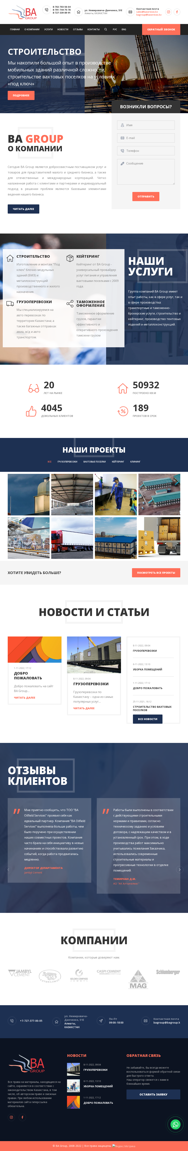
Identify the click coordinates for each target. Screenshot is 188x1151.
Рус (115, 29)
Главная (15, 29)
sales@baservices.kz (147, 11)
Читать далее (24, 697)
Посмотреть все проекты (156, 572)
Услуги (48, 29)
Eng (124, 29)
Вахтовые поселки (95, 461)
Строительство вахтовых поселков (152, 708)
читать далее (23, 209)
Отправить (146, 196)
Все (49, 461)
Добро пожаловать (28, 675)
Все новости (147, 719)
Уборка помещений (147, 669)
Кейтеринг (118, 461)
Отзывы (78, 29)
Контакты (94, 29)
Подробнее (21, 92)
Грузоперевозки (67, 461)
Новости (62, 29)
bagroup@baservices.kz (149, 14)
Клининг (135, 461)
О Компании (31, 29)
